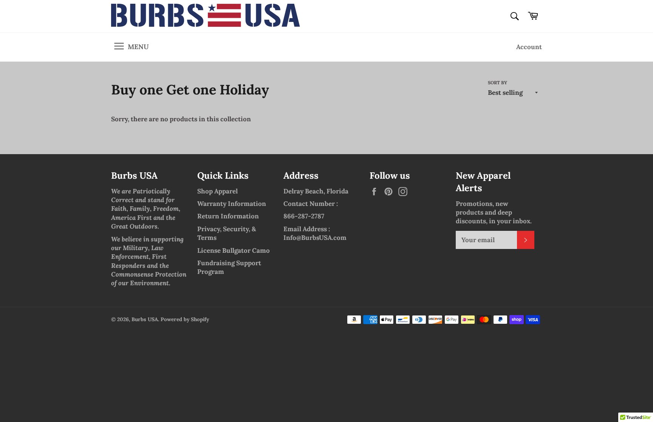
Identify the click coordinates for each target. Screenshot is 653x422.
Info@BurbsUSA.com (315, 237)
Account (529, 47)
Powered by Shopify (185, 319)
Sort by (497, 82)
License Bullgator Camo (233, 250)
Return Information (228, 216)
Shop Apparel (217, 191)
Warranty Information (231, 203)
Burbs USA (145, 319)
